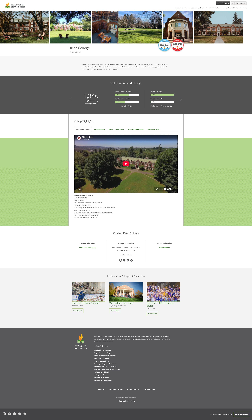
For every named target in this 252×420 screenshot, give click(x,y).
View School (77, 311)
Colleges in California (101, 372)
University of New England (85, 303)
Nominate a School (116, 389)
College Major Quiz (101, 346)
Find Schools (224, 3)
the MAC (132, 401)
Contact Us (100, 389)
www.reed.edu (164, 247)
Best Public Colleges (101, 358)
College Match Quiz (215, 8)
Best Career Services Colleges (105, 355)
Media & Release (133, 389)
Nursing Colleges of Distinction (105, 364)
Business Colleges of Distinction (105, 366)
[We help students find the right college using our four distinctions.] (15, 5)
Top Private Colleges (101, 361)
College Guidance (232, 8)
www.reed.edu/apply (87, 247)
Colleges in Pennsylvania (103, 380)
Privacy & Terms (149, 389)
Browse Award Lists (198, 8)
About (245, 8)
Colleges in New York (101, 377)
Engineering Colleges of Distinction (107, 369)
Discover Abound (241, 414)
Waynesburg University (121, 303)
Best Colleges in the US (102, 350)
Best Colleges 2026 (180, 8)
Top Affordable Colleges (103, 353)
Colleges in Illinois (100, 375)
